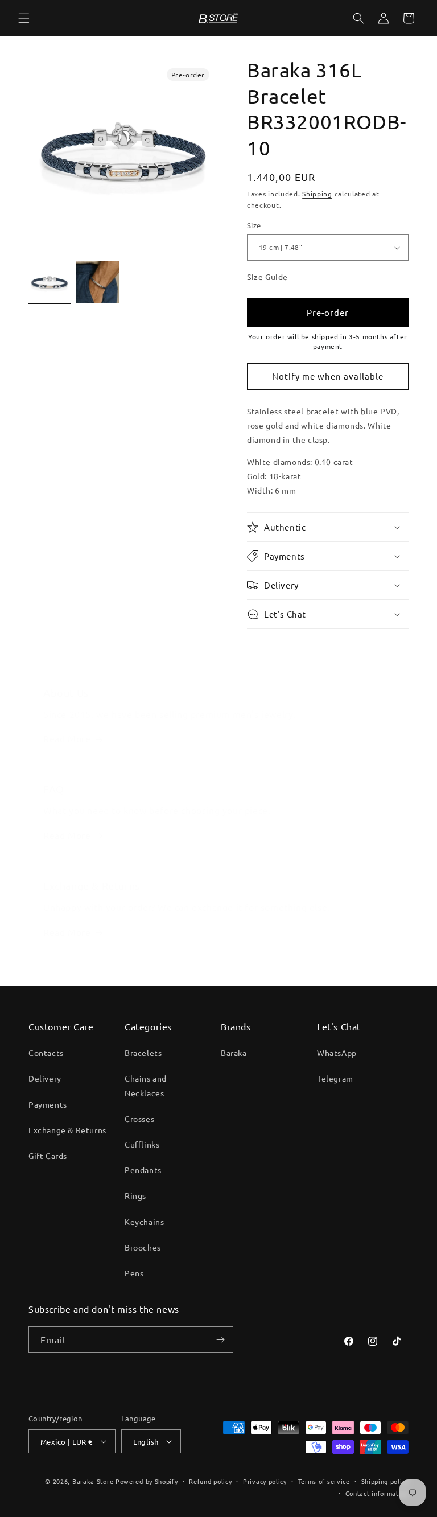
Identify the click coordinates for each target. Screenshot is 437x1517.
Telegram (335, 1078)
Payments (47, 1104)
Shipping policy (385, 1481)
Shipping (317, 193)
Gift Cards (47, 1155)
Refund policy (210, 1481)
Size (254, 225)
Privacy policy (265, 1481)
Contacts (46, 1052)
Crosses (139, 1118)
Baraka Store (92, 1481)
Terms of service (324, 1481)
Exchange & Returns (67, 1130)
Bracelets (143, 1052)
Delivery (44, 1078)
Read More (66, 738)
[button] (23, 18)
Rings (135, 1195)
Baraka (234, 1052)
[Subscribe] (220, 1339)
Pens (134, 1273)
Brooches (143, 1247)
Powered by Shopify (147, 1481)
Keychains (144, 1221)
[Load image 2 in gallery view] (97, 282)
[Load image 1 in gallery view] (49, 282)
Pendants (143, 1170)
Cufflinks (142, 1144)
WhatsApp (337, 1052)
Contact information (377, 1493)
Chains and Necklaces (146, 1085)
